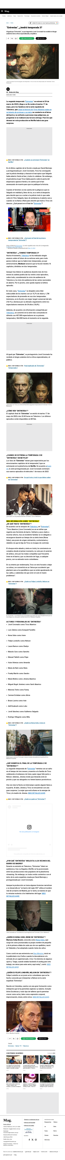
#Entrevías (19, 245)
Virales (46, 1135)
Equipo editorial (7, 1124)
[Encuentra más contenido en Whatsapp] (16, 38)
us (45, 1126)
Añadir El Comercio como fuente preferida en (43, 23)
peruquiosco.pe (7, 1154)
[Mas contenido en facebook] (29, 1139)
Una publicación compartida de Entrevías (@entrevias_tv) (29, 854)
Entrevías (11, 1046)
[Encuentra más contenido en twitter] (12, 38)
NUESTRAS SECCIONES (49, 1119)
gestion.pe (28, 1151)
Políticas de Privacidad (29, 1122)
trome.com (44, 1151)
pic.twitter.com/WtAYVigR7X (14, 247)
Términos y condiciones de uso (31, 1119)
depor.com (36, 1151)
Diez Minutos (38, 953)
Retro (55, 1131)
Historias (47, 1139)
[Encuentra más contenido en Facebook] (8, 38)
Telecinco (26, 1046)
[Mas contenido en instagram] (35, 1139)
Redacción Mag (14, 92)
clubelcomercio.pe (18, 1151)
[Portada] (7, 1123)
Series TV (18, 1046)
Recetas (55, 1135)
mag (15, 1154)
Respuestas (48, 1122)
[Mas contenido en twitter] (32, 1139)
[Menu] (2, 11)
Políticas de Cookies (29, 1125)
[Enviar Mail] (7, 92)
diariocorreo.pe (54, 1151)
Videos (55, 1122)
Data (54, 1126)
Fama (46, 1131)
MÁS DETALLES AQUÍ (41, 997)
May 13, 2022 (31, 248)
